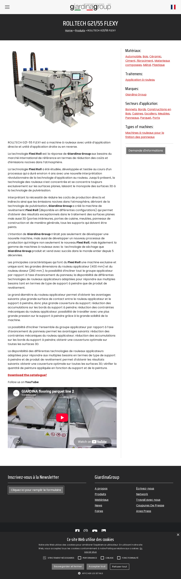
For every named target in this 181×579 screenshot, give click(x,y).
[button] (90, 573)
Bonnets (131, 109)
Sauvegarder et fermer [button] (68, 566)
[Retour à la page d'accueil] (90, 7)
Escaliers (150, 114)
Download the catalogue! (27, 375)
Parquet (145, 118)
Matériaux (102, 500)
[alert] (90, 555)
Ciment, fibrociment (139, 61)
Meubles (164, 114)
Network (142, 494)
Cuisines (137, 114)
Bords (142, 109)
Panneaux (132, 118)
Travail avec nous (148, 500)
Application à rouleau (140, 80)
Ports (156, 118)
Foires (99, 511)
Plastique (158, 65)
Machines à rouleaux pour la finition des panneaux (144, 135)
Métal (147, 65)
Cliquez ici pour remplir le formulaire (36, 490)
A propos (101, 488)
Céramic (155, 56)
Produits (80, 30)
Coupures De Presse (150, 505)
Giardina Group (136, 95)
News (98, 505)
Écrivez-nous (145, 488)
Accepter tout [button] (97, 566)
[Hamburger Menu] (7, 7)
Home (69, 30)
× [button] (178, 535)
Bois (145, 56)
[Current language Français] (173, 7)
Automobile (133, 56)
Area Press (143, 511)
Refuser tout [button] (119, 566)
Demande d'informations (146, 151)
